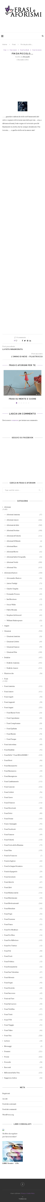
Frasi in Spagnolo (23, 871)
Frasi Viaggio (23, 1025)
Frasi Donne (23, 818)
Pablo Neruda (24, 610)
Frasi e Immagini (23, 824)
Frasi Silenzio (23, 977)
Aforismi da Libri (24, 525)
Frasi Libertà (23, 882)
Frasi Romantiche (23, 967)
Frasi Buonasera (23, 771)
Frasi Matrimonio (23, 898)
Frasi (14, 44)
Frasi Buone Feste (24, 712)
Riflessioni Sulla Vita (23, 1072)
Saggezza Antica (23, 1078)
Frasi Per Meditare (23, 930)
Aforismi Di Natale (24, 541)
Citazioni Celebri (24, 641)
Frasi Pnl (23, 951)
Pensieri (23, 1051)
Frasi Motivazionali (23, 903)
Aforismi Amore (24, 520)
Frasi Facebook (24, 50)
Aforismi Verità (24, 562)
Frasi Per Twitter (23, 945)
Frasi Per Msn (23, 935)
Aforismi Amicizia (24, 514)
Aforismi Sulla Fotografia (24, 557)
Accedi (4, 1099)
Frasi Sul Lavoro (23, 1004)
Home (4, 44)
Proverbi (23, 1062)
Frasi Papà (23, 914)
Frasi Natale (24, 734)
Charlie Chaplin (24, 588)
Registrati (6, 1093)
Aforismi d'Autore (23, 573)
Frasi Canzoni (23, 787)
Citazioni (23, 631)
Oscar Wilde (24, 604)
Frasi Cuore (23, 797)
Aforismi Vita (24, 567)
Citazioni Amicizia (24, 636)
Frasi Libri (23, 887)
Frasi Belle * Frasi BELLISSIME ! (23, 755)
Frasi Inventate (37, 50)
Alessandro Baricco (24, 578)
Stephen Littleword (24, 615)
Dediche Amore (24, 668)
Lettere (23, 1041)
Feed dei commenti (9, 1109)
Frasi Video (23, 1030)
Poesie (23, 1057)
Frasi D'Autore (23, 802)
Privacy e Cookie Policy (27, 1193)
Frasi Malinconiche (23, 893)
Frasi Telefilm (23, 1009)
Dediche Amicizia (24, 663)
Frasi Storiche (23, 988)
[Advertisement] (23, 24)
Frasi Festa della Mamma (23, 845)
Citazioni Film (24, 652)
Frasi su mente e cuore (22, 399)
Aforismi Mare (24, 546)
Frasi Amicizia (23, 686)
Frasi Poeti (23, 956)
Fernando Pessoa (24, 594)
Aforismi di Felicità (24, 536)
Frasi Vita (23, 1035)
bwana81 (26, 57)
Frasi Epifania (24, 728)
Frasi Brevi (23, 760)
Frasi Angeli (23, 697)
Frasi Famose (23, 834)
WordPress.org (8, 1114)
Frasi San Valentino (23, 972)
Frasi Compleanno (24, 723)
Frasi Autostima (23, 744)
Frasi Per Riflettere (23, 940)
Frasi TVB (23, 1020)
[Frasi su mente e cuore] (22, 383)
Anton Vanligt (24, 583)
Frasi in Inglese (23, 861)
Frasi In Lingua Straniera (23, 866)
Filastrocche (23, 673)
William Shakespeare (24, 620)
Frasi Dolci (23, 813)
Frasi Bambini (23, 750)
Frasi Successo (23, 993)
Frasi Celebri (23, 792)
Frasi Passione (23, 919)
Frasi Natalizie (23, 908)
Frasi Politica (23, 961)
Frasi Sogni (23, 982)
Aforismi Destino (24, 530)
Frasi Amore (13, 50)
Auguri (23, 625)
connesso (14, 420)
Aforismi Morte (24, 551)
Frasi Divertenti (23, 808)
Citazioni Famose (24, 647)
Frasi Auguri (23, 707)
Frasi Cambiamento (23, 781)
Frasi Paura (23, 924)
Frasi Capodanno (24, 718)
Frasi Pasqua (24, 739)
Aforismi (7, 507)
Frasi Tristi (23, 1014)
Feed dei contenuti (9, 1104)
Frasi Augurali (23, 702)
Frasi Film (23, 850)
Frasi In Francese (23, 855)
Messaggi (23, 1046)
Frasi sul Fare (23, 998)
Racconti (23, 1067)
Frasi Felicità (23, 840)
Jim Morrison (24, 599)
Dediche (23, 657)
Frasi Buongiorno (23, 776)
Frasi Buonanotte (23, 765)
